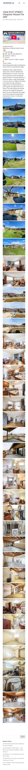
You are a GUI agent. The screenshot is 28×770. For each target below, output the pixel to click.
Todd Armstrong (8, 19)
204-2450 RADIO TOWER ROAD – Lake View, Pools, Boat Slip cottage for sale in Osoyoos (13, 749)
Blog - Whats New (18, 19)
